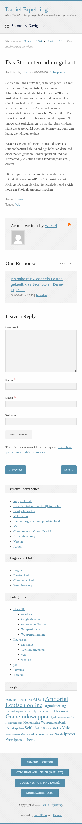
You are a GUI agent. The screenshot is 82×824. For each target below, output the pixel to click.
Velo (17, 204)
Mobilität (27, 644)
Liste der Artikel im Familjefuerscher (37, 506)
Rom (21, 728)
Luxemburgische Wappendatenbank (37, 521)
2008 (39, 41)
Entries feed (21, 575)
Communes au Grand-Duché (32, 531)
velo (20, 199)
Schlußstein (35, 728)
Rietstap (11, 728)
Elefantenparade (16, 711)
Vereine (18, 541)
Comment (11, 327)
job (15, 664)
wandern (16, 734)
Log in (17, 570)
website (26, 659)
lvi (73, 717)
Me (15, 526)
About (17, 546)
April (50, 41)
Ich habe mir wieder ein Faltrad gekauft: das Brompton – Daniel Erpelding (37, 284)
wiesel (26, 72)
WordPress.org (23, 585)
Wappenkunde (22, 501)
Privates (18, 669)
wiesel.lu (49, 734)
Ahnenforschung (24, 536)
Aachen (11, 699)
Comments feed (23, 580)
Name (10, 380)
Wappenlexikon (32, 733)
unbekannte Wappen (34, 624)
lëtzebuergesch (13, 722)
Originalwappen (31, 619)
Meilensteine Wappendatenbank (44, 722)
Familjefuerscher (24, 511)
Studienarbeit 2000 (39, 793)
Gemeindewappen (27, 716)
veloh (8, 734)
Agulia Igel (25, 700)
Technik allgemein (33, 649)
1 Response (57, 72)
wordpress (65, 733)
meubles (26, 614)
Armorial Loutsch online (36, 701)
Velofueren (20, 516)
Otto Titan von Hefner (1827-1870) (39, 772)
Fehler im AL (60, 710)
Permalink (41, 295)
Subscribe (69, 224)
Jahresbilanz (64, 717)
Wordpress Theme (20, 739)
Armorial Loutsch (39, 762)
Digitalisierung (54, 705)
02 (60, 41)
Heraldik (19, 609)
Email (10, 397)
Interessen (20, 639)
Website (10, 415)
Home (27, 41)
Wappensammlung (33, 634)
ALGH (38, 699)
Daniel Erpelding (26, 9)
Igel (53, 717)
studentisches (53, 728)
